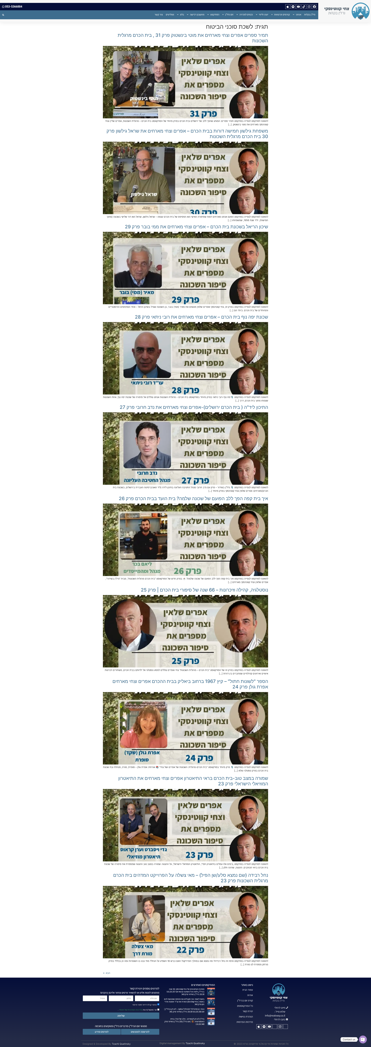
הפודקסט (214, 14)
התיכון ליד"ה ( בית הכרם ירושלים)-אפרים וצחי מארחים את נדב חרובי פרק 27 (194, 407)
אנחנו (298, 14)
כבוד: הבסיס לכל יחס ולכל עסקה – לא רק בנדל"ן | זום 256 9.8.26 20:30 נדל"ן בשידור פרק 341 (184, 1010)
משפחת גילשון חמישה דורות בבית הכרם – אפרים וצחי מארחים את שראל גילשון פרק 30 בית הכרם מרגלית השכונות (187, 133)
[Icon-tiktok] (274, 1026)
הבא (106, 973)
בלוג (182, 14)
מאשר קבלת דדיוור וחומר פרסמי (144, 1004)
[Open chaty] (363, 1039)
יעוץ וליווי (263, 14)
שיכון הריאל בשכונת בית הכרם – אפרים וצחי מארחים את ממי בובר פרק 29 (196, 226)
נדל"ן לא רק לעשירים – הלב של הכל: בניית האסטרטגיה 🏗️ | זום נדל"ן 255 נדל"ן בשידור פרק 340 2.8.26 (184, 1021)
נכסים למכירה (246, 14)
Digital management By (172, 1043)
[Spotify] (293, 6)
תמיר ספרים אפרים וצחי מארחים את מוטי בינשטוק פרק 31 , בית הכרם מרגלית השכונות (193, 37)
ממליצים (170, 14)
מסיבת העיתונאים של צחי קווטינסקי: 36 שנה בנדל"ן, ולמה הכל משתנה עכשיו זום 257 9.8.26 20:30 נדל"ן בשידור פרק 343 (185, 992)
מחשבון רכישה (197, 14)
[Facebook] (314, 6)
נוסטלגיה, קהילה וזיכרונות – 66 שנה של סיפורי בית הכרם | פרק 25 (204, 590)
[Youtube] (298, 6)
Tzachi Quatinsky (195, 1043)
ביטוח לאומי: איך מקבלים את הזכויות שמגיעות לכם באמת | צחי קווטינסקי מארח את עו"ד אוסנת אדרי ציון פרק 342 (184, 1002)
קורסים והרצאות (282, 14)
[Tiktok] (303, 6)
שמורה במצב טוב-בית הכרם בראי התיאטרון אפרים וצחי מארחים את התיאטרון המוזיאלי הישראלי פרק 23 (193, 781)
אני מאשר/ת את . (137, 1009)
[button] (3, 15)
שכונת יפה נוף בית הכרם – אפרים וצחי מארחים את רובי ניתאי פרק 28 (201, 317)
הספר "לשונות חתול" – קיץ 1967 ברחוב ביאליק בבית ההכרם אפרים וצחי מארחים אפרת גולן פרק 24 (190, 684)
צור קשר (159, 14)
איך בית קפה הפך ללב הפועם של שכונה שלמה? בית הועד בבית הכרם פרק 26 (193, 498)
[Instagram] (309, 6)
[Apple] (287, 6)
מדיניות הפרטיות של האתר (130, 1009)
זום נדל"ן (229, 14)
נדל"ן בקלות (309, 14)
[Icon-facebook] (285, 1026)
